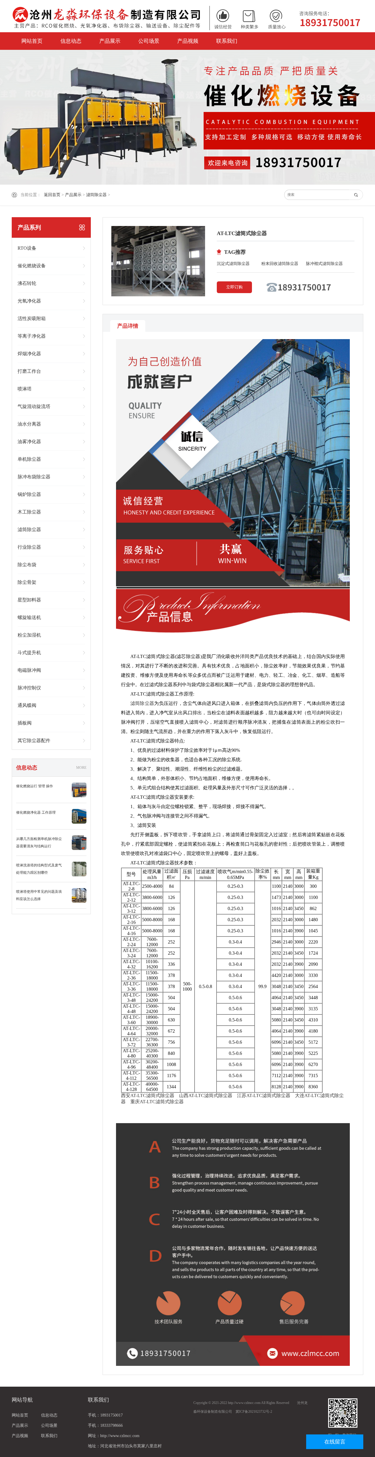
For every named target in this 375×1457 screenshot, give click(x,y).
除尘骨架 (27, 582)
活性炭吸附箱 (32, 318)
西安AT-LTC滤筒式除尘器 (147, 1095)
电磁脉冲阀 (29, 670)
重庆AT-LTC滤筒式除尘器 (157, 1101)
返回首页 (52, 195)
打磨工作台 (29, 371)
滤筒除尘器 (96, 195)
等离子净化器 (32, 336)
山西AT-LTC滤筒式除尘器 (205, 1095)
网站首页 (31, 41)
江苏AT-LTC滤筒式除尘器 (263, 1095)
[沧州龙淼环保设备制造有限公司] (187, 17)
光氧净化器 (29, 300)
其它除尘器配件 (34, 740)
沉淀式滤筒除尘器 (233, 263)
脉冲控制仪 (29, 687)
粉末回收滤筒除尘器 (279, 263)
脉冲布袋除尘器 (34, 476)
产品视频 (187, 41)
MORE (81, 768)
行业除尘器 (29, 547)
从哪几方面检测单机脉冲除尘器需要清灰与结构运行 (39, 842)
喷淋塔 (25, 388)
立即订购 (234, 287)
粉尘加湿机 (29, 635)
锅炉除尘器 (29, 494)
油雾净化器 (29, 441)
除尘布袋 (27, 564)
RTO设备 (27, 248)
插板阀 (25, 722)
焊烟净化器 (29, 353)
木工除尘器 (29, 511)
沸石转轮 (27, 283)
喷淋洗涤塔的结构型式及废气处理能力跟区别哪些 (39, 869)
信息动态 (70, 41)
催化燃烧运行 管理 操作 (34, 786)
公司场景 (148, 41)
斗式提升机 (29, 652)
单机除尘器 (29, 459)
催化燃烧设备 (32, 265)
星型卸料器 (29, 599)
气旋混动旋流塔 (34, 406)
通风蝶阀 (27, 705)
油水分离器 (29, 423)
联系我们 (226, 41)
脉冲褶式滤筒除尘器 (324, 263)
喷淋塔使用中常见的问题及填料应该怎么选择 (39, 895)
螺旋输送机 (29, 617)
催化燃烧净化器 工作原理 (36, 812)
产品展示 (109, 41)
